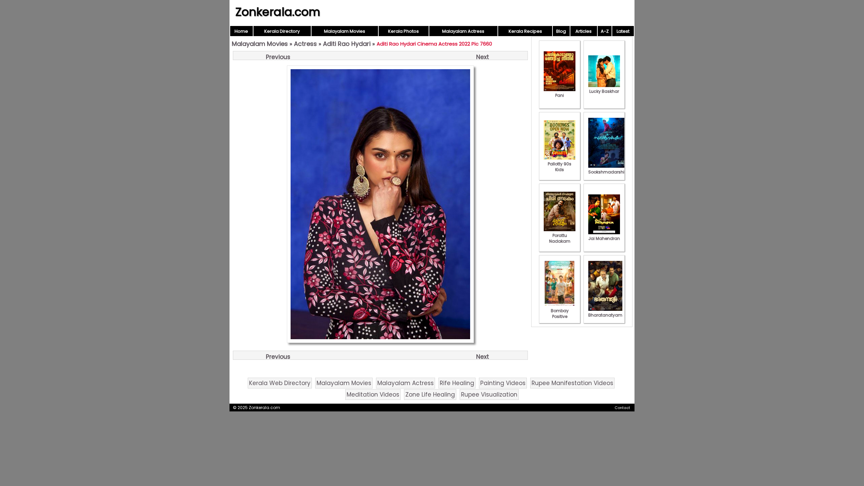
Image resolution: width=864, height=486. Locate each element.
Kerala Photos (403, 31)
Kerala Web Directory (279, 383)
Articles (583, 31)
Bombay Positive (560, 313)
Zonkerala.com (277, 12)
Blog (561, 31)
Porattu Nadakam (559, 238)
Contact (622, 407)
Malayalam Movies (344, 31)
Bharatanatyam (605, 315)
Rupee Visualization (489, 394)
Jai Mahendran (604, 238)
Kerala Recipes (525, 31)
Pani (559, 95)
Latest (623, 31)
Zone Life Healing (430, 394)
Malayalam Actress (463, 31)
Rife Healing (457, 383)
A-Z (605, 31)
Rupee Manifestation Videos (572, 383)
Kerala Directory (282, 31)
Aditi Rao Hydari (347, 43)
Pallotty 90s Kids (559, 166)
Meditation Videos (373, 394)
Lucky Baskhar (604, 91)
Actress (305, 43)
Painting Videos (502, 383)
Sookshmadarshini (608, 172)
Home (241, 31)
